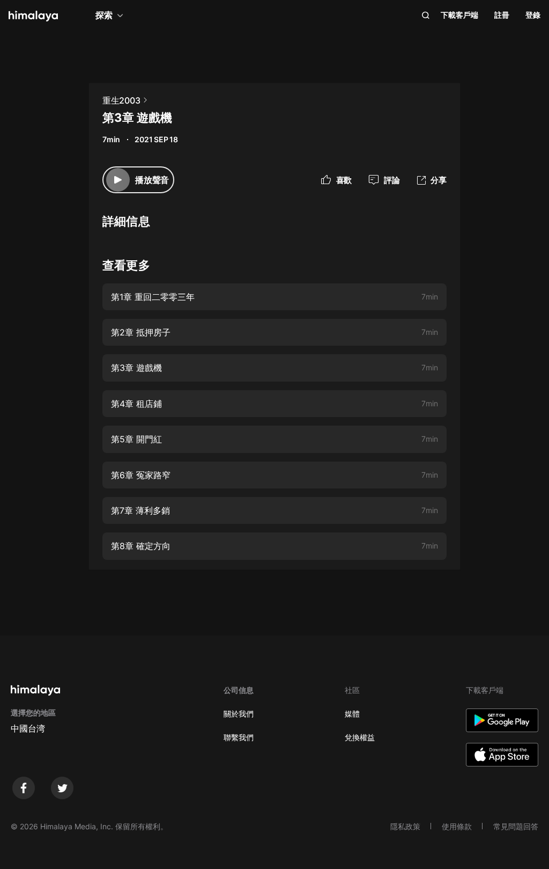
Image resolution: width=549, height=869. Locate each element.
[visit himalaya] (33, 16)
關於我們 (239, 713)
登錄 (532, 14)
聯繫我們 (239, 737)
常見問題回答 (515, 826)
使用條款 (457, 826)
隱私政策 (405, 826)
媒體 (352, 713)
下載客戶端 (459, 14)
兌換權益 (360, 737)
